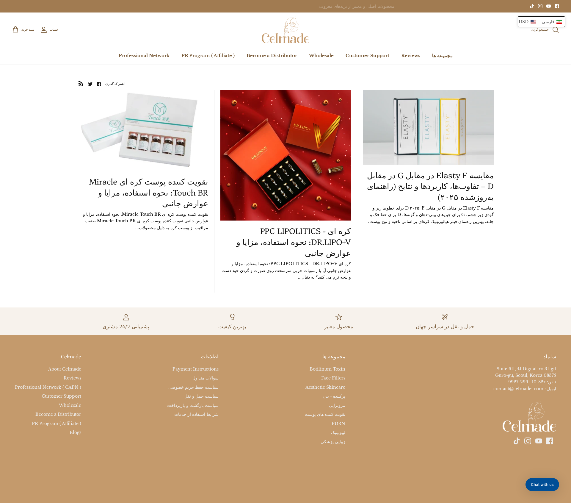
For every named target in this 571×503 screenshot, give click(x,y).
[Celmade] (285, 29)
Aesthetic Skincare (325, 387)
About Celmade (64, 369)
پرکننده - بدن (334, 396)
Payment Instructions (195, 369)
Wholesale (321, 55)
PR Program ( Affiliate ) (208, 55)
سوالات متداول (205, 378)
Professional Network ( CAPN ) (48, 387)
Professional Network (144, 55)
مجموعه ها (442, 55)
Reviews (410, 55)
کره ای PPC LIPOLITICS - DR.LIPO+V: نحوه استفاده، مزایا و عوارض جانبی (293, 241)
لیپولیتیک (338, 432)
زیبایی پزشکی (333, 441)
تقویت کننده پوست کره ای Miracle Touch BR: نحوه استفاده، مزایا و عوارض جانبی (148, 192)
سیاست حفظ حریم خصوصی (193, 387)
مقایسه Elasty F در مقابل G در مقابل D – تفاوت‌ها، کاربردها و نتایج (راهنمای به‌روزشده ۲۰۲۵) (430, 185)
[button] (541, 22)
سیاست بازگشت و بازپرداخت (193, 405)
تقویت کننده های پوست (325, 414)
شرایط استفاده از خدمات (196, 414)
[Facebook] (557, 6)
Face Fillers (333, 378)
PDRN (338, 423)
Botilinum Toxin (327, 369)
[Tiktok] (532, 6)
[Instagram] (540, 6)
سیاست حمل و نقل (201, 396)
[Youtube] (548, 6)
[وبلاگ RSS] (80, 83)
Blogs (75, 432)
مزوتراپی (337, 405)
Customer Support (367, 55)
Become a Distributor (272, 55)
